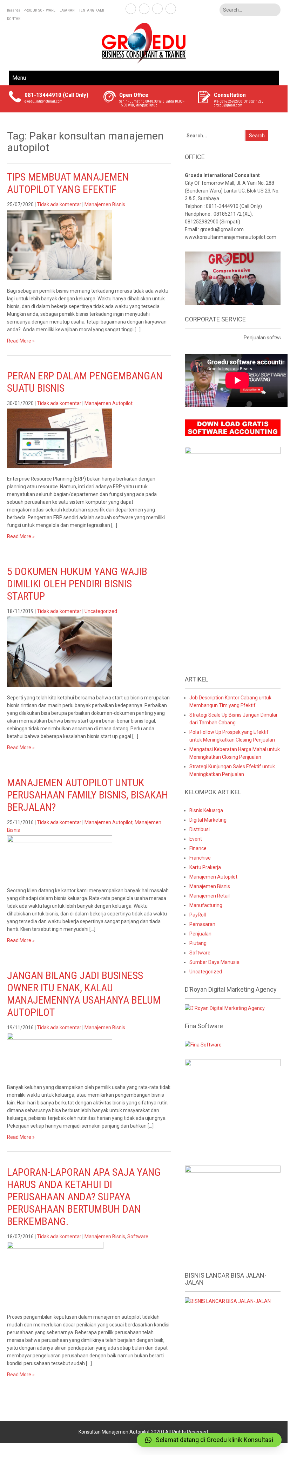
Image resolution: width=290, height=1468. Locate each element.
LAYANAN (67, 10)
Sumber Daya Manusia (214, 962)
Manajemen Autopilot (109, 403)
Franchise (200, 858)
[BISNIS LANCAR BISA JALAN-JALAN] (228, 1301)
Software (137, 1236)
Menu (19, 77)
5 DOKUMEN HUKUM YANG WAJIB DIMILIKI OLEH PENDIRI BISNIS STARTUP (77, 583)
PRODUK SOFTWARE (39, 10)
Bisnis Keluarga (206, 810)
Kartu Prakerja (205, 867)
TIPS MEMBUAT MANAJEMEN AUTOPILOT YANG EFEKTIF (68, 183)
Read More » (21, 341)
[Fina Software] (203, 1044)
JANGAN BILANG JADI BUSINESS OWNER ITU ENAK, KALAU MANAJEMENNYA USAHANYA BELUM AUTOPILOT (84, 993)
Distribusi (199, 829)
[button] (209, 1440)
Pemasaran (202, 924)
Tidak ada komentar (59, 204)
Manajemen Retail (209, 896)
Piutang (198, 943)
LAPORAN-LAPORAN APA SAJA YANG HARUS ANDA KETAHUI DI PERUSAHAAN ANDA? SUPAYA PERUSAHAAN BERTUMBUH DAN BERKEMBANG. (84, 1196)
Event (195, 839)
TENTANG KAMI (91, 10)
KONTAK (13, 19)
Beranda (13, 10)
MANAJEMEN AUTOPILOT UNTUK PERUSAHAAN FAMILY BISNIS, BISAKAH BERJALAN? (87, 794)
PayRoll (197, 915)
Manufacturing (205, 905)
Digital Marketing (208, 820)
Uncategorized (101, 611)
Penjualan (200, 934)
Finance (198, 848)
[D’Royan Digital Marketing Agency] (225, 1008)
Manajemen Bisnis (105, 204)
